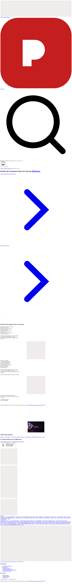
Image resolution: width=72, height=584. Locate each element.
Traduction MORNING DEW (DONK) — (29, 523)
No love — (38, 517)
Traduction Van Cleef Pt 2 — (52, 522)
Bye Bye (2, 441)
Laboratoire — (42, 516)
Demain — (49, 517)
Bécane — (29, 516)
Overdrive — (15, 517)
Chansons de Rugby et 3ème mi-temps (9, 570)
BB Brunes (36, 171)
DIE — (44, 517)
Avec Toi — (56, 517)
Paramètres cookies (6, 576)
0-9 (22, 561)
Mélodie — (7, 518)
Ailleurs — (66, 516)
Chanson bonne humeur (7, 571)
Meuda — (50, 516)
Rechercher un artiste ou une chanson (7, 160)
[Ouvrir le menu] (7, 166)
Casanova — (22, 516)
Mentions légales (6, 575)
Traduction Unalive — (19, 520)
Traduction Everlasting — (47, 523)
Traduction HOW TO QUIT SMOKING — (37, 520)
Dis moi (9, 441)
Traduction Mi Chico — (42, 521)
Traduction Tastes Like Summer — (57, 521)
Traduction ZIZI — (40, 522)
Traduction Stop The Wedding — (30, 521)
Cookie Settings (5, 577)
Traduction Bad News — (14, 523)
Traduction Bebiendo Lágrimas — (27, 522)
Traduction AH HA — (53, 520)
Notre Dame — (6, 516)
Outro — (58, 516)
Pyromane (13, 441)
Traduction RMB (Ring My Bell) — (15, 524)
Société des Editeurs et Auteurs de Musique (34, 405)
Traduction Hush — (15, 522)
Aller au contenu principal (5, 17)
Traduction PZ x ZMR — (16, 521)
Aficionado (6, 441)
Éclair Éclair (17, 441)
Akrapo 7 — (63, 517)
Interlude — (5, 517)
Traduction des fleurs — (6, 520)
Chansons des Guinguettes (7, 569)
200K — (35, 516)
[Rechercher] (6, 166)
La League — (24, 517)
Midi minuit (21, 441)
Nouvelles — (31, 517)
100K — (14, 516)
